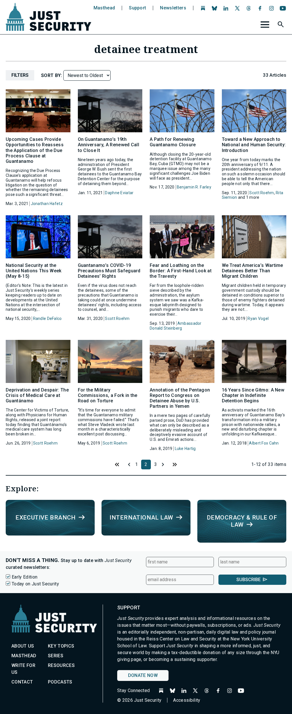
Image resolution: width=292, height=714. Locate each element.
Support (137, 8)
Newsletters (173, 8)
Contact (22, 682)
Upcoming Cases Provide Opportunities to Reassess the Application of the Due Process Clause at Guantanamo (35, 150)
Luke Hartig (185, 448)
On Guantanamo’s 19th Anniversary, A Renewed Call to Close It (108, 145)
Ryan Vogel (258, 318)
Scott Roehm (261, 192)
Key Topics (61, 646)
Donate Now (143, 675)
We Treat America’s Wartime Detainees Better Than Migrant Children (252, 271)
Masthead (104, 8)
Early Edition (24, 577)
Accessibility (186, 700)
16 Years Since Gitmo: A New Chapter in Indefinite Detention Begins (253, 395)
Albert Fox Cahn (264, 443)
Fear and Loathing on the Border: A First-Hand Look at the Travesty (181, 271)
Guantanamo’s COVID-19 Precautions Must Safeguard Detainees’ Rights (109, 271)
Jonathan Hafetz (47, 203)
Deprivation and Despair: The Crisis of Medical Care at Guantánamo (37, 395)
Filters (20, 75)
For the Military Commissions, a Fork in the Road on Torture (107, 395)
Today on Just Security (35, 584)
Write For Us (23, 669)
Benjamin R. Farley (194, 187)
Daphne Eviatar (119, 192)
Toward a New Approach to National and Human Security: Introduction (254, 145)
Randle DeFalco (47, 318)
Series (55, 655)
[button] (281, 25)
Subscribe (248, 579)
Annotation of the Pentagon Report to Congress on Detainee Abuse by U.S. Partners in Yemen (180, 398)
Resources (61, 665)
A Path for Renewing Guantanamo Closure (173, 142)
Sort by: (52, 75)
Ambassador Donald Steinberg (176, 325)
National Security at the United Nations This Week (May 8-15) (34, 271)
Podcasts (60, 682)
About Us (22, 646)
